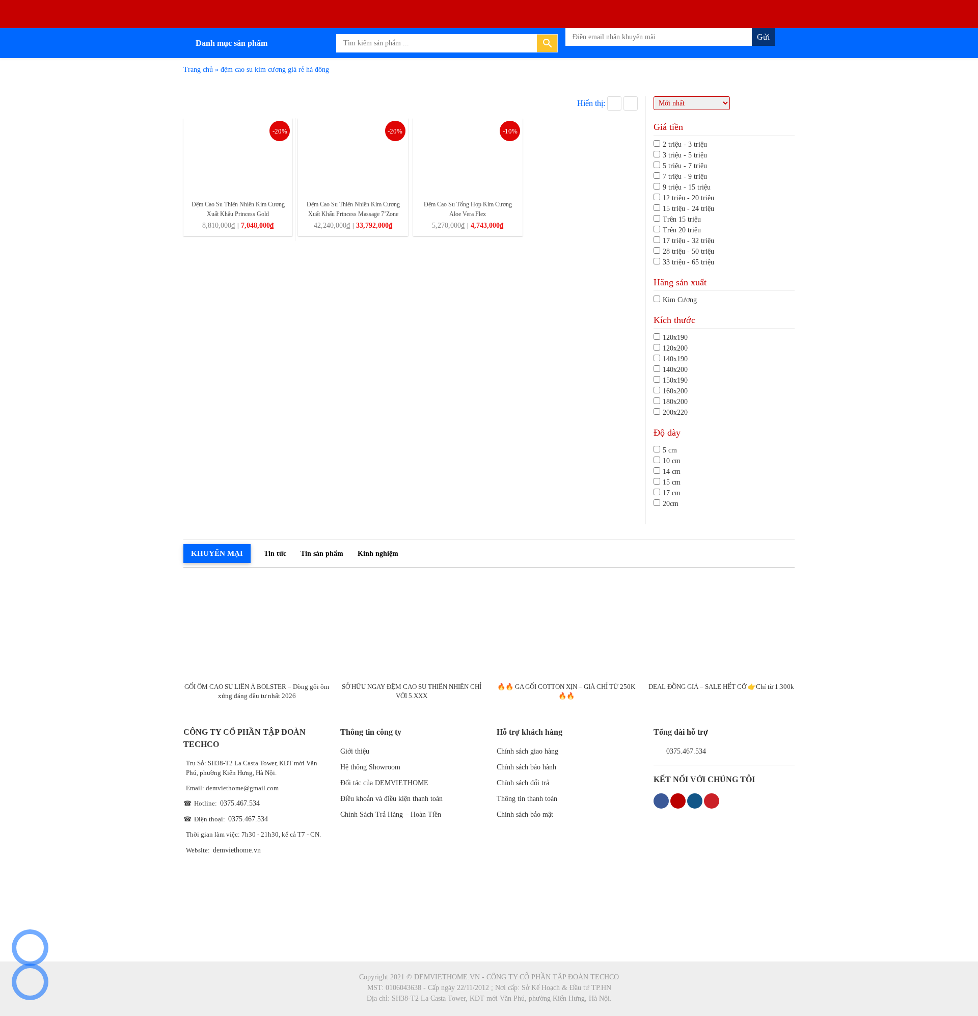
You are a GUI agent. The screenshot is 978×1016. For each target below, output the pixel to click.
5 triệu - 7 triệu (685, 166)
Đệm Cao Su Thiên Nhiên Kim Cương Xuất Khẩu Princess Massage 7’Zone (353, 209)
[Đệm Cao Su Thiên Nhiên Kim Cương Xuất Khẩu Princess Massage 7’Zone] (353, 155)
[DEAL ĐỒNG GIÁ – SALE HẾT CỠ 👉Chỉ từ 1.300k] (721, 627)
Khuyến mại (217, 553)
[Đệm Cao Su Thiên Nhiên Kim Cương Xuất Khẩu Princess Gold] (237, 155)
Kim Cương (680, 300)
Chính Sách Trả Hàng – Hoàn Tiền (390, 814)
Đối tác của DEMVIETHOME (384, 783)
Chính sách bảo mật (525, 814)
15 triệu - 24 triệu (688, 208)
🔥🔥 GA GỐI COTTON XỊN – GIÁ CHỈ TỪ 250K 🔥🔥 (566, 691)
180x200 (675, 402)
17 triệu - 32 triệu (688, 241)
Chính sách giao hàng (527, 751)
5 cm (670, 450)
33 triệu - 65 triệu (688, 262)
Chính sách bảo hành (526, 767)
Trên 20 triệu (682, 230)
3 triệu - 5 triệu (685, 155)
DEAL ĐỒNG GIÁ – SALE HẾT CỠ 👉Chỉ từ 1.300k (721, 686)
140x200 (675, 369)
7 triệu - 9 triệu (685, 176)
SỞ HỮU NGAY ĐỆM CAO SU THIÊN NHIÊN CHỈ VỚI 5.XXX (411, 691)
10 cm (672, 461)
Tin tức (275, 553)
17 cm (672, 493)
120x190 (675, 337)
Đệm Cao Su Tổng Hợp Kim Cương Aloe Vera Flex (468, 209)
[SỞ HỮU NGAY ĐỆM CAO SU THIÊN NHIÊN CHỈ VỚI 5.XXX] (411, 627)
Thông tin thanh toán (527, 799)
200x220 (675, 412)
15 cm (672, 482)
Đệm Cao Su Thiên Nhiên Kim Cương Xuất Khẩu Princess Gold (238, 209)
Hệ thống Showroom (370, 767)
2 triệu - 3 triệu (685, 144)
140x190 (675, 359)
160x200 (675, 391)
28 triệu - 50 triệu (688, 251)
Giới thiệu (354, 751)
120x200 (675, 348)
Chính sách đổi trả (523, 783)
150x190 (675, 380)
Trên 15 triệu (682, 219)
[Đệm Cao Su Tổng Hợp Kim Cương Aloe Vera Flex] (468, 155)
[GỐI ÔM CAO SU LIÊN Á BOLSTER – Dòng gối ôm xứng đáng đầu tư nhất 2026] (257, 627)
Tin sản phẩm (322, 553)
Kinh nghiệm (378, 553)
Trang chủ (198, 69)
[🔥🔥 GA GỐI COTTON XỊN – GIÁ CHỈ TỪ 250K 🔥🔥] (566, 627)
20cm (670, 503)
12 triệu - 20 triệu (688, 198)
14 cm (672, 471)
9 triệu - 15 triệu (687, 187)
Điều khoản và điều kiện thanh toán (391, 799)
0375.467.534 (240, 803)
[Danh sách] (630, 103)
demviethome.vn (237, 850)
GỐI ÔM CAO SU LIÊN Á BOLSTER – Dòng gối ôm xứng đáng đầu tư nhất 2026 (256, 691)
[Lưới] (614, 103)
